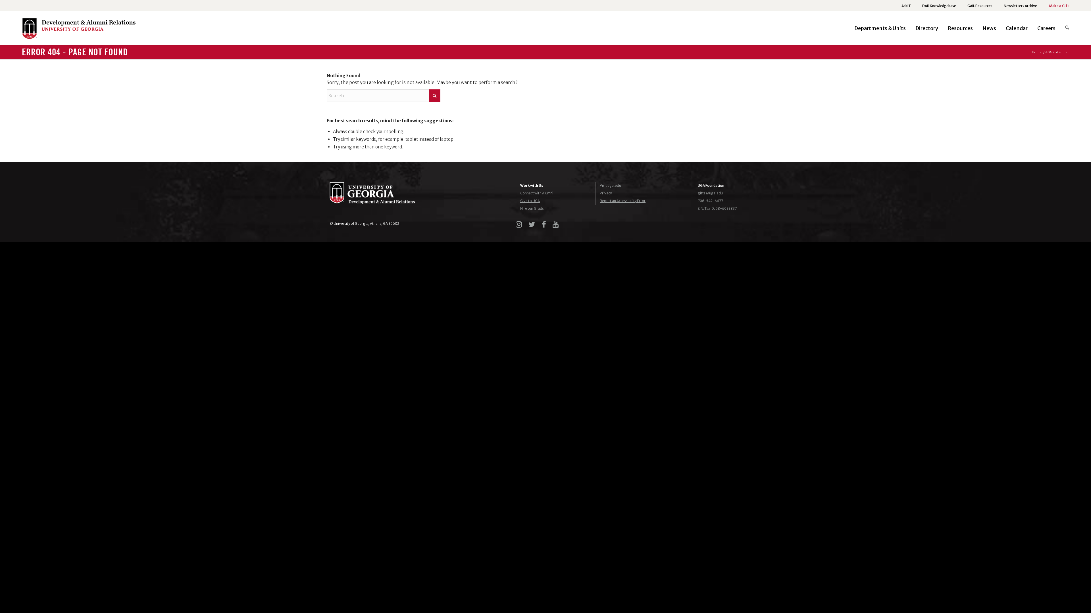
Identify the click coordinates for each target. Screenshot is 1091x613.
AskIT (906, 6)
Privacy (606, 193)
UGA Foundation (711, 185)
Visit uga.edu (610, 185)
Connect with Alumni (536, 193)
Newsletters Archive (1020, 6)
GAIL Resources (979, 6)
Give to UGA (530, 201)
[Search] (1064, 28)
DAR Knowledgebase (939, 6)
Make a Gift (1059, 6)
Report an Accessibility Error (623, 201)
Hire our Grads (532, 208)
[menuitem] (906, 6)
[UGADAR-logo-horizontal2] (79, 30)
